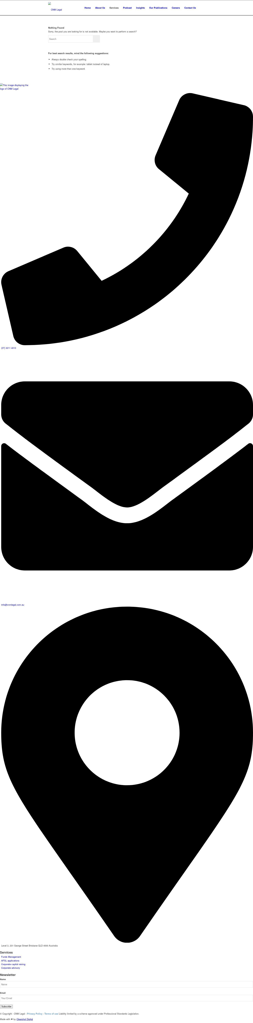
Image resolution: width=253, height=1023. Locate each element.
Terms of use (51, 1013)
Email (3, 992)
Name (3, 979)
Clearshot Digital (25, 1019)
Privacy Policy (34, 1013)
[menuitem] (87, 7)
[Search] (201, 7)
